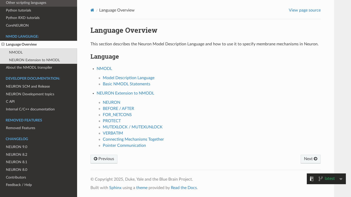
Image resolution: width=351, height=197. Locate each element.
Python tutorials (18, 10)
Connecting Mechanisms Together (133, 139)
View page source (305, 10)
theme (141, 188)
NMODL (16, 52)
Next (309, 159)
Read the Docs (184, 188)
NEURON (111, 102)
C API (10, 101)
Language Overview (21, 44)
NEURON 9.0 (16, 147)
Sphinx (115, 188)
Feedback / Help (19, 185)
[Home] (92, 10)
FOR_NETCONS (117, 115)
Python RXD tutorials (23, 18)
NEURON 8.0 (16, 170)
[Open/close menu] (3, 44)
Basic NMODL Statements (126, 84)
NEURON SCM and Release (28, 86)
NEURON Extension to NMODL (34, 60)
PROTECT (112, 121)
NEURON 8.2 (16, 155)
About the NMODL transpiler (29, 67)
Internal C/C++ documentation (30, 109)
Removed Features (20, 128)
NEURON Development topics (30, 94)
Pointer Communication (124, 145)
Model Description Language (128, 78)
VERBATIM (113, 133)
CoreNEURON (17, 25)
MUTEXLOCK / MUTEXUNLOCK (133, 127)
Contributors (16, 177)
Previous (105, 159)
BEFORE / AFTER (118, 109)
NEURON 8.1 (16, 162)
